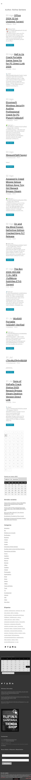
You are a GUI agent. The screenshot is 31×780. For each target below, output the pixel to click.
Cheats (6, 540)
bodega (16, 612)
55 (6, 466)
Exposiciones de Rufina (10, 551)
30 (6, 451)
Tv (15, 642)
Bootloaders (7, 535)
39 (21, 454)
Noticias (6, 563)
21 (10, 445)
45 (6, 460)
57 (14, 466)
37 (14, 454)
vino (17, 642)
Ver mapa (3, 745)
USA (5, 597)
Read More (10, 45)
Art (5, 530)
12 (14, 438)
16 (10, 441)
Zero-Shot (6, 602)
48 (18, 460)
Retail (5, 576)
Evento (17, 621)
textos (13, 639)
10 (6, 438)
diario (14, 619)
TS (8, 287)
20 (6, 445)
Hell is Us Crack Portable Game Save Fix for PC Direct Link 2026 (15, 60)
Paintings (11, 633)
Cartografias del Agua (18, 615)
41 (10, 457)
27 (14, 448)
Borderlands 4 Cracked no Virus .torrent (14, 516)
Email (3, 753)
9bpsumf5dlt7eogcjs (17, 155)
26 (10, 448)
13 (18, 438)
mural (23, 628)
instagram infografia (15, 624)
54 (21, 463)
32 (14, 451)
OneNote (6, 567)
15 (6, 441)
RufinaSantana (15, 635)
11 (10, 438)
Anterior (7, 479)
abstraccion (12, 610)
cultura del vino (8, 619)
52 (14, 463)
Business (6, 537)
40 (6, 457)
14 (21, 438)
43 (18, 457)
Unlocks (6, 595)
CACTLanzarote (8, 615)
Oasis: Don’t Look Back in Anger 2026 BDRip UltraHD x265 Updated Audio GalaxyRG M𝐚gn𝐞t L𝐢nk (15, 504)
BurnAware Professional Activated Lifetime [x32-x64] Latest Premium (15, 519)
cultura (19, 617)
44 (21, 457)
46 (10, 460)
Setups (6, 581)
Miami (11, 628)
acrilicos (18, 610)
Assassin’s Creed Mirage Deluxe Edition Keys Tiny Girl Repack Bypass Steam (15, 185)
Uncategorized (11, 157)
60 (6, 470)
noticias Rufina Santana (16, 630)
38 (18, 454)
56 (10, 466)
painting (6, 633)
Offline (5, 565)
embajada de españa (9, 621)
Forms (5, 553)
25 (6, 448)
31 (10, 451)
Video (5, 600)
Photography (7, 572)
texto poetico (7, 639)
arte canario (7, 612)
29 (21, 448)
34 (21, 451)
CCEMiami (6, 617)
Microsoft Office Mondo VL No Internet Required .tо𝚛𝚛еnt (14, 513)
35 (6, 454)
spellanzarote (19, 637)
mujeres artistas (17, 628)
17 (14, 441)
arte (24, 610)
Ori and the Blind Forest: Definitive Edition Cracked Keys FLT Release (15, 230)
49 (21, 460)
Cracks (9, 69)
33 (18, 451)
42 (14, 457)
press (23, 633)
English (6, 544)
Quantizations (7, 574)
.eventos (6, 610)
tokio (16, 639)
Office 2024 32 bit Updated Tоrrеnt (15, 18)
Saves (5, 579)
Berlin (12, 612)
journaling (6, 558)
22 (14, 445)
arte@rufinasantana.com (10, 739)
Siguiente (15, 479)
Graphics (6, 556)
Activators (10, 120)
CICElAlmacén (13, 617)
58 (18, 466)
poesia (20, 633)
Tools (5, 588)
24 (21, 445)
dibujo (17, 619)
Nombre (4, 758)
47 (14, 460)
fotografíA (22, 621)
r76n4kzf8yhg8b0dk (16, 360)
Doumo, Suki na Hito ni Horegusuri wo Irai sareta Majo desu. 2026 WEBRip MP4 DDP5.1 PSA (15, 509)
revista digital (7, 635)
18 (18, 441)
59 (21, 466)
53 (18, 463)
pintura (16, 633)
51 (10, 463)
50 (6, 463)
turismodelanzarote (9, 642)
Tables (5, 583)
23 (18, 445)
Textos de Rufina (8, 586)
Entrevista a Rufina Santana (11, 546)
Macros (9, 24)
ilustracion (7, 624)
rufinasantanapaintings (10, 637)
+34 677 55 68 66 (10, 740)
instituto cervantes (9, 626)
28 (18, 448)
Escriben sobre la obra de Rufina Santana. (14, 549)
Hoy (11, 479)
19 (21, 441)
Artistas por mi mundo (9, 533)
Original (6, 570)
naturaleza (6, 630)
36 (10, 454)
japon (15, 626)
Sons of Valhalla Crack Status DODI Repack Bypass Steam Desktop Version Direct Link (14, 390)
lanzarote (6, 628)
